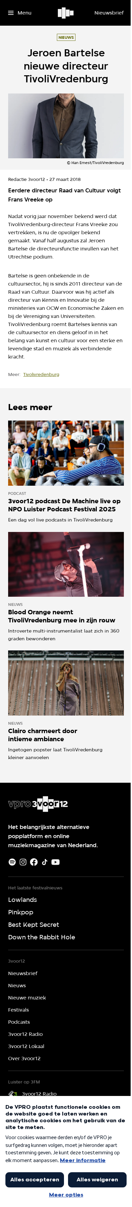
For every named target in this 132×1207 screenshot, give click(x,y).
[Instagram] (23, 862)
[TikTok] (45, 862)
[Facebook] (34, 862)
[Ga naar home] (66, 13)
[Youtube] (55, 862)
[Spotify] (12, 862)
